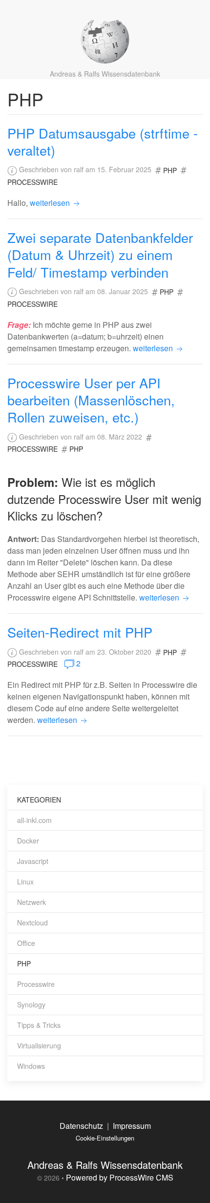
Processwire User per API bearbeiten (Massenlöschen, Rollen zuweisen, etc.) (91, 400)
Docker (28, 840)
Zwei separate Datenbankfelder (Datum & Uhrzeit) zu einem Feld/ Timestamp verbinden (100, 254)
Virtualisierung (39, 1045)
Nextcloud (32, 922)
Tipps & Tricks (39, 1025)
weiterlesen (51, 202)
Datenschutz (81, 1125)
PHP (170, 170)
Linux (25, 881)
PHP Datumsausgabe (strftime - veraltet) (102, 141)
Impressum (132, 1125)
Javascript (32, 861)
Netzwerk (31, 902)
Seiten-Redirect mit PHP (79, 632)
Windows (31, 1066)
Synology (31, 1004)
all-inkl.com (34, 820)
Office (26, 943)
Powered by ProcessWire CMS (119, 1177)
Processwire (32, 182)
